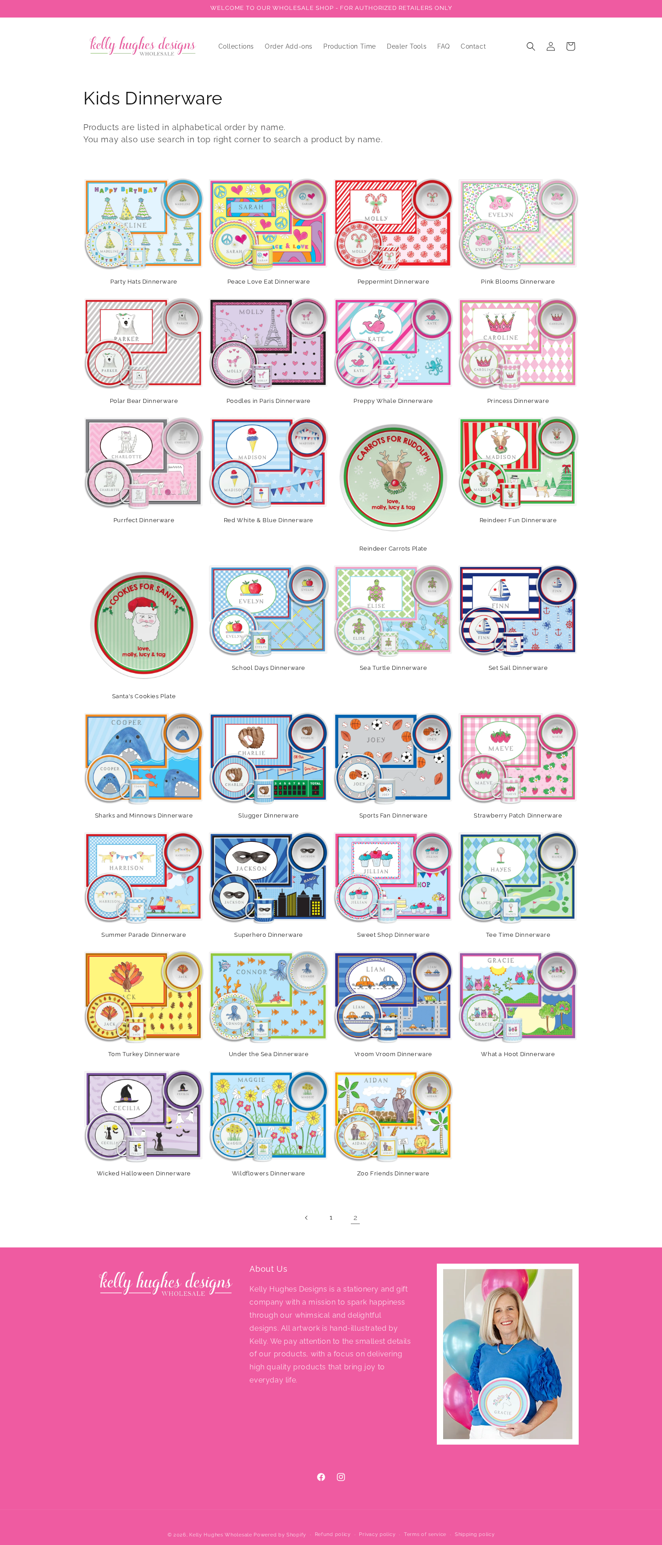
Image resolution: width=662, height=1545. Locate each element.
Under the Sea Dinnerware (268, 1054)
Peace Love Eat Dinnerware (268, 281)
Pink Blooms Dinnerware (518, 281)
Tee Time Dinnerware (518, 934)
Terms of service (425, 1534)
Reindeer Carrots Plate (393, 548)
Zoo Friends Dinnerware (393, 1173)
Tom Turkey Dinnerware (144, 1054)
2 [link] (356, 1217)
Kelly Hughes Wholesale (220, 1535)
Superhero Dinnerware (268, 934)
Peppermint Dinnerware (394, 281)
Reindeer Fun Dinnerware (518, 520)
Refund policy (333, 1534)
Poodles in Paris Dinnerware (269, 401)
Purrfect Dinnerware (143, 520)
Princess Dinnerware (518, 401)
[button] (531, 46)
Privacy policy (377, 1534)
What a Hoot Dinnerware (518, 1054)
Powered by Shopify (280, 1535)
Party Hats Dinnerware (143, 281)
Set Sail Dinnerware (518, 667)
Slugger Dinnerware (268, 815)
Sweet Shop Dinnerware (393, 934)
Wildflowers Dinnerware (268, 1173)
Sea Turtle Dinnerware (393, 667)
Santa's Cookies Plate (144, 696)
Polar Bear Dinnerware (144, 401)
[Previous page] (307, 1218)
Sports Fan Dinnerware (393, 815)
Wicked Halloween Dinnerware (144, 1173)
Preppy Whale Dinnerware (393, 401)
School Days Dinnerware (268, 667)
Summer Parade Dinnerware (143, 934)
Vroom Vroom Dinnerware (393, 1054)
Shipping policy (475, 1534)
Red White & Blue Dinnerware (268, 520)
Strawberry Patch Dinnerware (518, 815)
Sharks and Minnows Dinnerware (144, 815)
